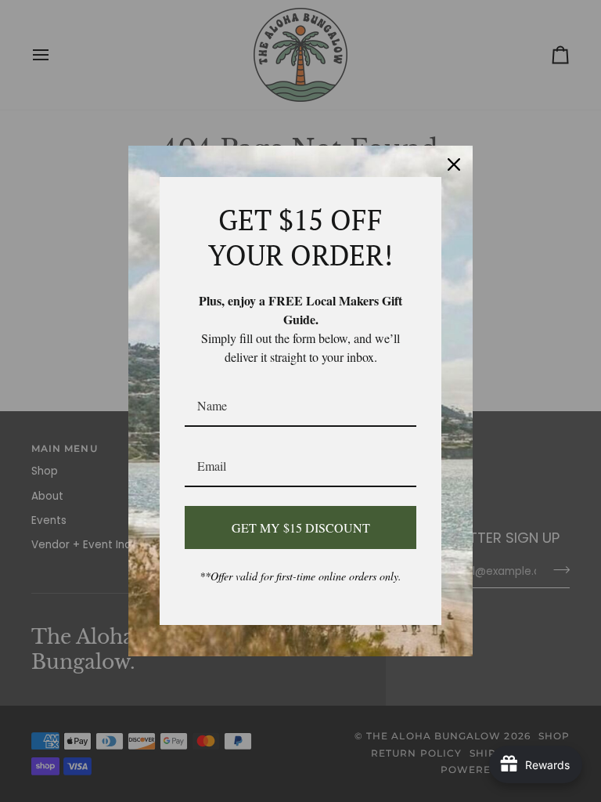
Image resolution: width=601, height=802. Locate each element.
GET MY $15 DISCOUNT (301, 527)
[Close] (454, 164)
